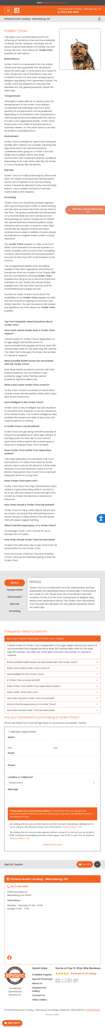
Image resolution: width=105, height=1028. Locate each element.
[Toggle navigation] (8, 10)
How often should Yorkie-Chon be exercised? (31, 710)
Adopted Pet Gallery (39, 989)
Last (55, 747)
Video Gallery (39, 999)
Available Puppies (42, 974)
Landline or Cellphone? (20, 777)
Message (13, 789)
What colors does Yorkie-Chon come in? (28, 668)
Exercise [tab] (14, 604)
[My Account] (99, 19)
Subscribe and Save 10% (55, 2)
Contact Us (38, 995)
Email (11, 753)
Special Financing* (42, 979)
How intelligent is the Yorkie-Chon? (25, 674)
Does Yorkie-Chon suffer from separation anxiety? (34, 686)
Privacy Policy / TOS (72, 826)
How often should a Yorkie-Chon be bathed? (30, 698)
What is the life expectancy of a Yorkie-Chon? (31, 704)
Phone (12, 765)
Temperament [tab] (15, 589)
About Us (37, 983)
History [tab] (15, 582)
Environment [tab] (15, 596)
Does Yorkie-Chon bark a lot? (22, 692)
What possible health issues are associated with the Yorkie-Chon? (42, 662)
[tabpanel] (64, 594)
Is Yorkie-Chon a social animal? (23, 680)
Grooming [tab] (14, 611)
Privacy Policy (52, 1014)
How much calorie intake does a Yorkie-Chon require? (35, 638)
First (10, 747)
